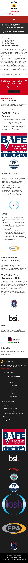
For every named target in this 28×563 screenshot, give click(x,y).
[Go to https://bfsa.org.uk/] (14, 477)
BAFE (3, 121)
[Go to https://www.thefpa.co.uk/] (14, 528)
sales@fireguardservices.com (10, 408)
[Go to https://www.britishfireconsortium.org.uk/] (14, 545)
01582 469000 (7, 405)
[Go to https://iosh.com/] (14, 504)
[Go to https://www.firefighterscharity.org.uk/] (14, 467)
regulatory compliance (5, 368)
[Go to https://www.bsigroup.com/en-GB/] (14, 456)
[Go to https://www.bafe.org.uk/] (14, 440)
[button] (14, 91)
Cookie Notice (17, 557)
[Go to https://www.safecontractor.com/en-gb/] (14, 487)
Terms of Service (15, 561)
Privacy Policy (10, 557)
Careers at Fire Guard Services (7, 372)
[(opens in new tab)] (14, 144)
